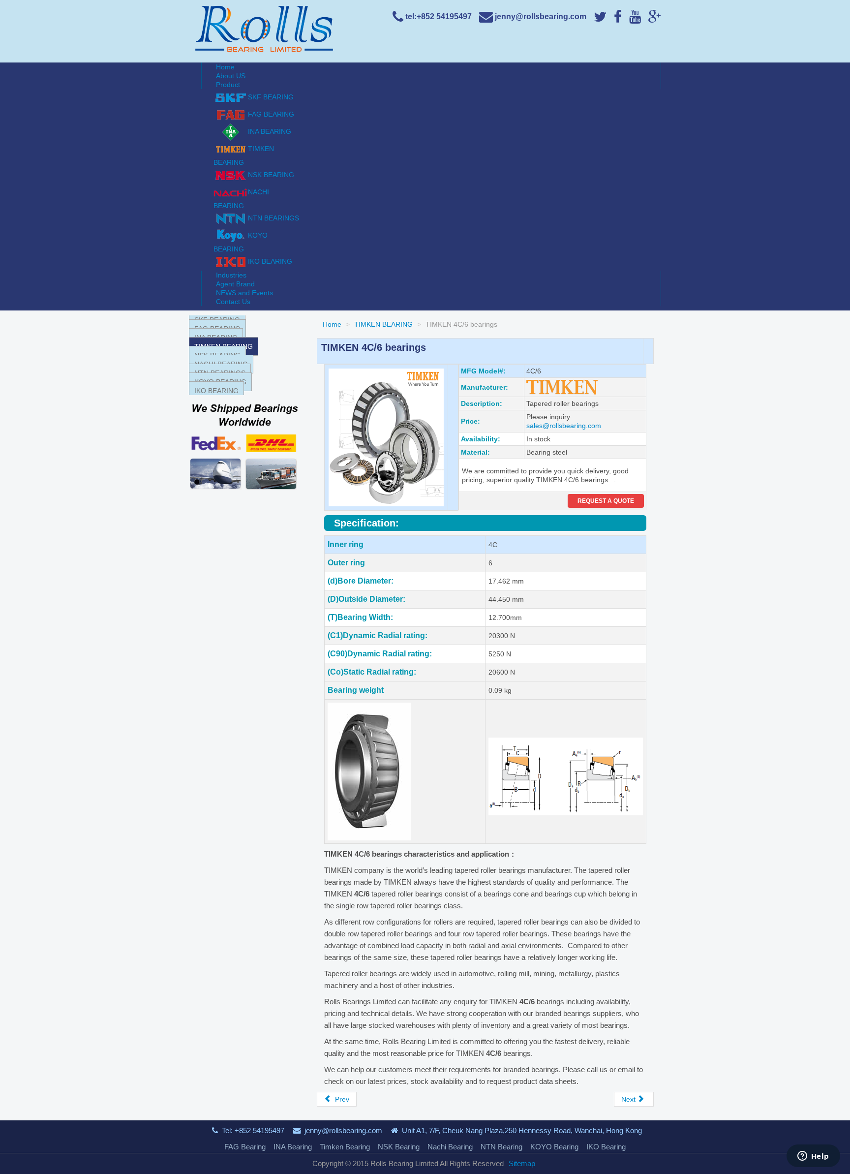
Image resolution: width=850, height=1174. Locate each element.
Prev (341, 1099)
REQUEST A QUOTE (605, 500)
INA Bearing (292, 1147)
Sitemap (522, 1163)
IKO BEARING (216, 391)
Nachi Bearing (450, 1147)
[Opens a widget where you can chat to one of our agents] (813, 1156)
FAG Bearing (245, 1147)
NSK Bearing (399, 1147)
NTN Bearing (501, 1147)
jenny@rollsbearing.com (343, 1130)
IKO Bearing (606, 1147)
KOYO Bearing (554, 1147)
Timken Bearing (345, 1147)
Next (629, 1099)
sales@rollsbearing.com (563, 426)
